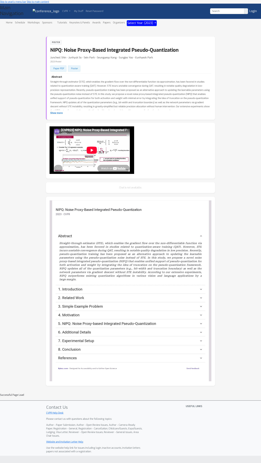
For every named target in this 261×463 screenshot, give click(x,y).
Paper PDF (58, 68)
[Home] (46, 11)
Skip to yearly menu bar (13, 1)
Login (253, 11)
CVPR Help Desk (54, 412)
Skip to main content (38, 1)
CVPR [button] (65, 11)
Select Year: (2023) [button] (140, 23)
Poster (74, 68)
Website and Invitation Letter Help (64, 441)
